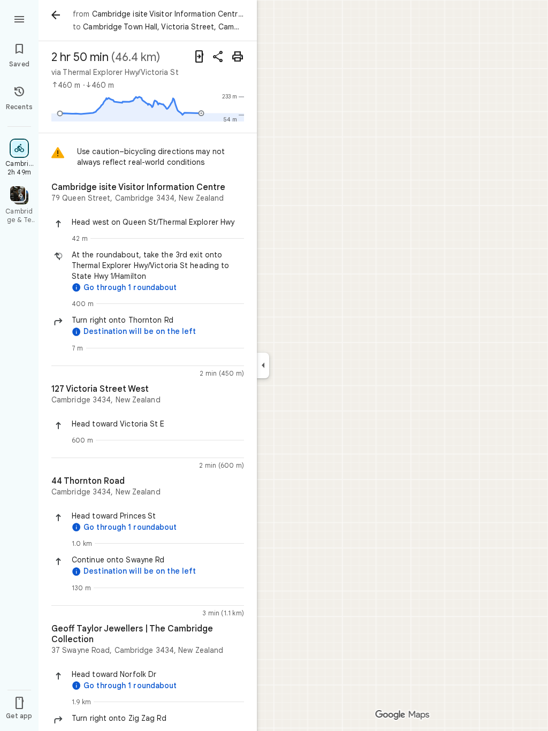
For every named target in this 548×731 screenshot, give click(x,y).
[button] (158, 222)
